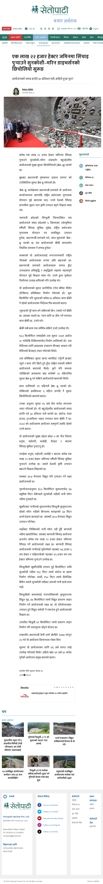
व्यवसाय (86, 43)
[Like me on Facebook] (17, 95)
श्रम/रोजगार (56, 43)
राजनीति (27, 37)
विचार (66, 37)
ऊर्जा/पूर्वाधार (43, 43)
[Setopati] (17, 806)
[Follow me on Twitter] (19, 93)
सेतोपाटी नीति (77, 822)
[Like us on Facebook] (41, 28)
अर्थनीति (5, 43)
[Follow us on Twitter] (45, 28)
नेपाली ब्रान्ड (55, 37)
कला (84, 37)
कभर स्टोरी (15, 37)
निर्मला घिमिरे (27, 90)
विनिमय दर (76, 804)
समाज (75, 37)
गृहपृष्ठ (74, 800)
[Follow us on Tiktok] (53, 28)
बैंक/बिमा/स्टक (16, 43)
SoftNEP (96, 881)
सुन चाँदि (75, 813)
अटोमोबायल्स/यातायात (72, 43)
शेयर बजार (76, 809)
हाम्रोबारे (75, 818)
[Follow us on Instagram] (49, 28)
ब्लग (91, 37)
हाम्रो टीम (93, 826)
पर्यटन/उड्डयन (30, 43)
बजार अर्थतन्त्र (40, 37)
